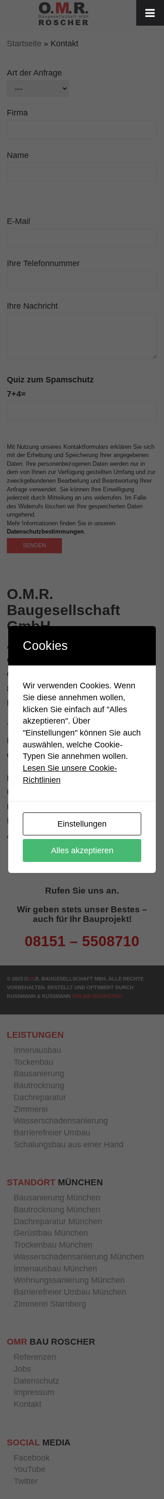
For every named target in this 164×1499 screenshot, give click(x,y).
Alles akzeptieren (82, 850)
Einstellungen (82, 824)
